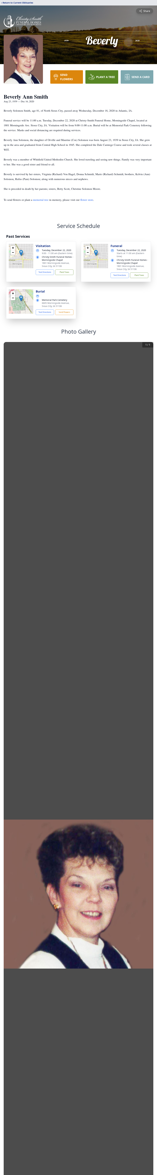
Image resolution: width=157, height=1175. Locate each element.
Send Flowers (64, 312)
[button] (21, 253)
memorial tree (40, 200)
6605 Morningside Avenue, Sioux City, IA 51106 (55, 304)
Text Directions (44, 272)
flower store (86, 200)
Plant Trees (64, 272)
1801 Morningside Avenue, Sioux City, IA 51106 (55, 264)
